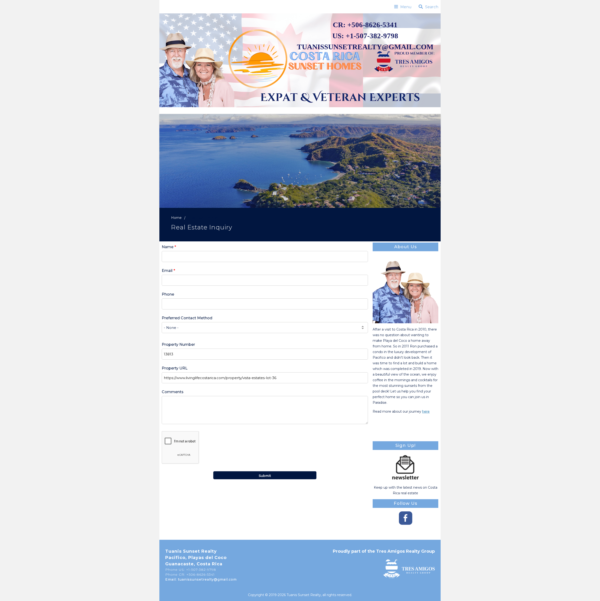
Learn (353, 110)
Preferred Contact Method (187, 318)
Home (208, 110)
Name (169, 247)
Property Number (178, 344)
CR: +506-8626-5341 (365, 25)
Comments (173, 392)
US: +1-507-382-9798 (365, 36)
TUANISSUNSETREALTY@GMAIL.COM (365, 47)
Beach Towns (271, 110)
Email (168, 270)
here (426, 411)
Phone (168, 294)
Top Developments (316, 110)
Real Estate (234, 110)
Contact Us (382, 110)
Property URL (175, 368)
